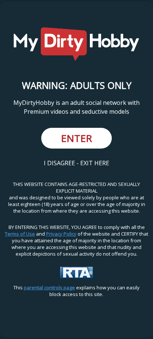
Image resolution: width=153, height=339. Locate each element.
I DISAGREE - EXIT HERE (76, 163)
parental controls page (49, 287)
